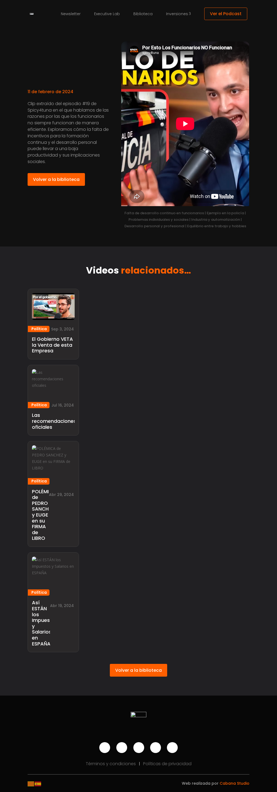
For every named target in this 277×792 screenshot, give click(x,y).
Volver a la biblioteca (56, 179)
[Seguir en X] (172, 747)
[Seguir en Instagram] (121, 747)
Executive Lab (107, 14)
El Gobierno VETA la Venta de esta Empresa (52, 345)
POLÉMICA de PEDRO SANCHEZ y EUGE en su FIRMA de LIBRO (44, 515)
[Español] (38, 783)
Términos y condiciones (111, 764)
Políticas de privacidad (167, 764)
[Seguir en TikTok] (155, 747)
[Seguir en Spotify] (138, 747)
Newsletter (71, 14)
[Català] (31, 783)
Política (39, 329)
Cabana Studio (234, 783)
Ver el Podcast (226, 14)
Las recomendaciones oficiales (54, 421)
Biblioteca (143, 14)
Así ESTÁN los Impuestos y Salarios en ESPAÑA (45, 623)
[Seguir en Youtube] (104, 747)
